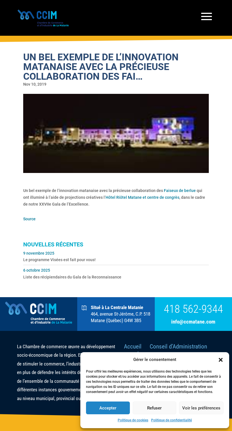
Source (29, 219)
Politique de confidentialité (171, 420)
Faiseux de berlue (180, 190)
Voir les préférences (201, 408)
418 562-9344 (193, 309)
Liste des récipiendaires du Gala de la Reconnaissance (72, 277)
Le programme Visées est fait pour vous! (59, 259)
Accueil (132, 346)
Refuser (154, 408)
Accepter (107, 408)
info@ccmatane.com (193, 321)
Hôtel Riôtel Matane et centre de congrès (142, 197)
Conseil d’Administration (178, 346)
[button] (221, 360)
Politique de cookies (133, 420)
